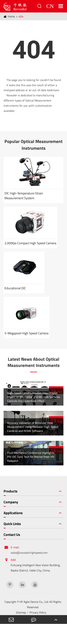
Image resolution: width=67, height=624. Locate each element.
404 (21, 16)
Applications (13, 513)
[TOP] (56, 619)
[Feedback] (33, 619)
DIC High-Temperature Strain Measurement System (23, 195)
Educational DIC (15, 288)
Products (10, 491)
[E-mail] (11, 619)
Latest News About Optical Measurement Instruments (34, 362)
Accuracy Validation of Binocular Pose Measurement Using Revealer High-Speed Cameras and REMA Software (32, 427)
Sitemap (21, 612)
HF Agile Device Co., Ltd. (34, 602)
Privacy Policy (37, 612)
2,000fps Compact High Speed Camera (30, 243)
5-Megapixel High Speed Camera (26, 333)
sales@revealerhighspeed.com (29, 552)
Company (11, 502)
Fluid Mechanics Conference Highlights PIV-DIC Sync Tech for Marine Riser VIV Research (30, 457)
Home (11, 16)
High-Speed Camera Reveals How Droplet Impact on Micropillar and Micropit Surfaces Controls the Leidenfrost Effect (33, 397)
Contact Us (12, 534)
